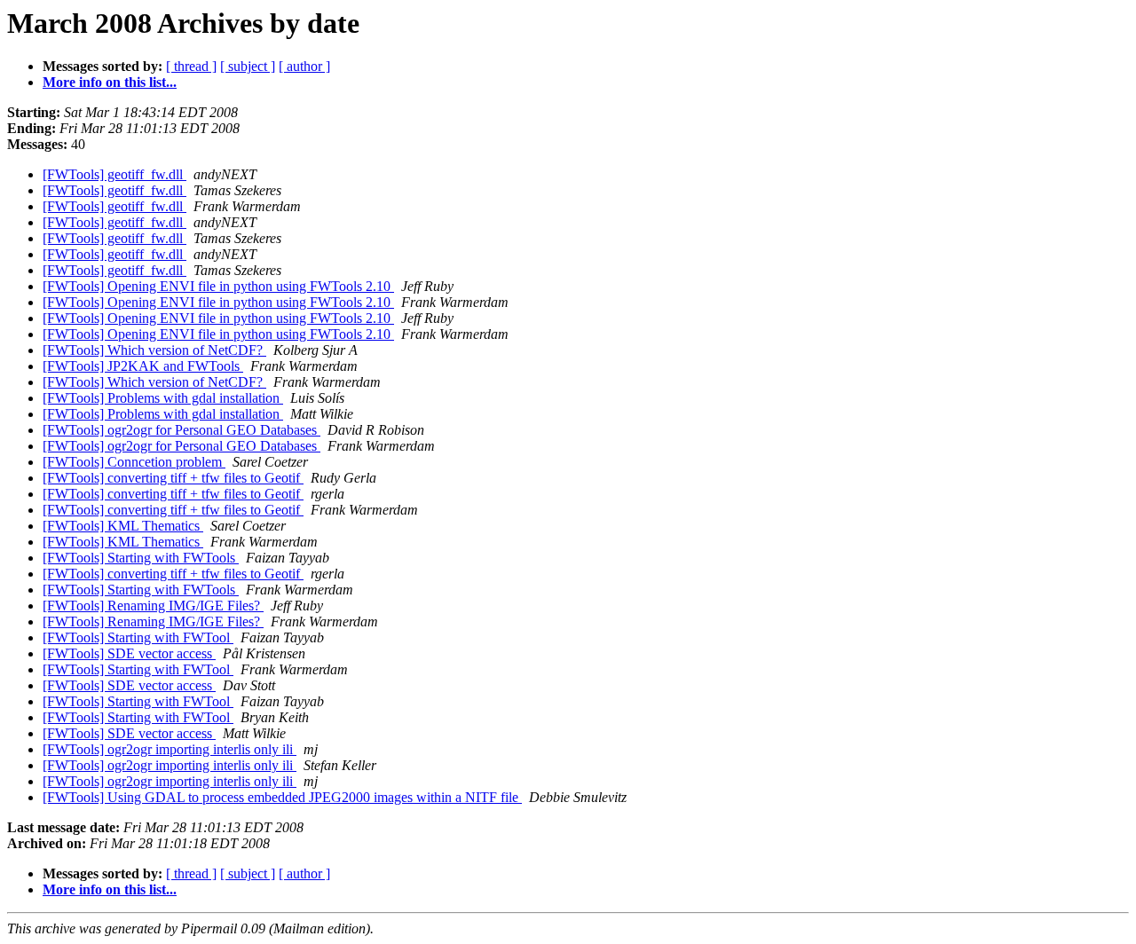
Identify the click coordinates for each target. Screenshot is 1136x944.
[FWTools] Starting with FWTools (141, 557)
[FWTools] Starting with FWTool (138, 637)
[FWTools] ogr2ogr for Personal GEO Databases (181, 429)
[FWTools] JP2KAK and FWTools (143, 366)
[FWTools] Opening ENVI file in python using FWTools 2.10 (218, 286)
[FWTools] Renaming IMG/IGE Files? (153, 605)
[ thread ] (191, 66)
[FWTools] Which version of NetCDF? (154, 350)
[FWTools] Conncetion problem (134, 461)
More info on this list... (110, 82)
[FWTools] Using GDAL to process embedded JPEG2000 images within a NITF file (282, 797)
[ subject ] (247, 66)
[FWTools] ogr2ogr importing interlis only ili (169, 749)
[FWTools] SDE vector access (129, 653)
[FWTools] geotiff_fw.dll (114, 174)
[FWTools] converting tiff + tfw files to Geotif (173, 477)
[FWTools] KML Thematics (123, 525)
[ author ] (304, 66)
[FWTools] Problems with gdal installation (163, 397)
